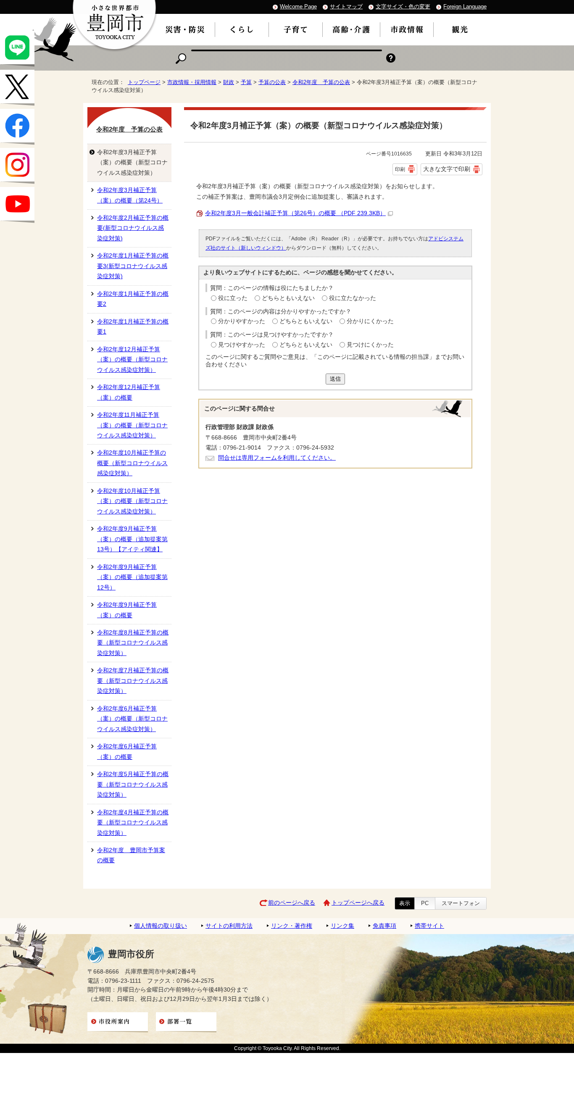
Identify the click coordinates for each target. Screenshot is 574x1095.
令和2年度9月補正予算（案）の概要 (127, 610)
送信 (335, 379)
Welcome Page (298, 6)
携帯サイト (429, 926)
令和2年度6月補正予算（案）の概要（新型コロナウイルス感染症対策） (132, 718)
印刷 (400, 169)
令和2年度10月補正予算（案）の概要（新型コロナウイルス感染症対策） (132, 501)
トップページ (144, 82)
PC (425, 903)
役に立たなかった (352, 298)
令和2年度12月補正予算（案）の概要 (128, 392)
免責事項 (384, 926)
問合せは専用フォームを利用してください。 (277, 458)
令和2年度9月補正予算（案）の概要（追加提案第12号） (132, 577)
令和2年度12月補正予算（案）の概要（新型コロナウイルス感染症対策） (132, 359)
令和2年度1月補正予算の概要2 (133, 299)
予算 (246, 82)
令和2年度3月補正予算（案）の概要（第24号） (130, 195)
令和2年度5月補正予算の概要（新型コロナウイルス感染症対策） (133, 784)
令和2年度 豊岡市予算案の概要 (131, 855)
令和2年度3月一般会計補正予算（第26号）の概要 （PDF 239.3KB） (295, 213)
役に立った (233, 298)
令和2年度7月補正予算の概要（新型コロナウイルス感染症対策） (133, 680)
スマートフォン (461, 903)
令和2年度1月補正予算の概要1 (133, 326)
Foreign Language (465, 6)
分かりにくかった (370, 321)
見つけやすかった (241, 345)
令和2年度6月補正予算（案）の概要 (127, 751)
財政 (228, 82)
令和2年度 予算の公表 (321, 82)
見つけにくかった (370, 345)
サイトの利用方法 (229, 926)
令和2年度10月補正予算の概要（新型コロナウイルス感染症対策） (132, 463)
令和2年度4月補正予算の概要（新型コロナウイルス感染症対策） (133, 822)
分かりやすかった (241, 321)
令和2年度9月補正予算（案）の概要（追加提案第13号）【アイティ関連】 (132, 539)
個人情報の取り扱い (160, 926)
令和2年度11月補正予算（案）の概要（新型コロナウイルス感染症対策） (132, 425)
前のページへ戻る (291, 903)
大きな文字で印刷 (446, 169)
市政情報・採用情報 (191, 82)
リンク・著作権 (291, 926)
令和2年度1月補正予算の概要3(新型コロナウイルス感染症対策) (133, 266)
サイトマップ (346, 6)
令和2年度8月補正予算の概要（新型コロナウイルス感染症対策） (133, 642)
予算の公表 (272, 82)
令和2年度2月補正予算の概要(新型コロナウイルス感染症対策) (133, 228)
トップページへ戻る (358, 903)
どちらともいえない (288, 298)
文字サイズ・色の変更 (403, 6)
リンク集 (342, 926)
